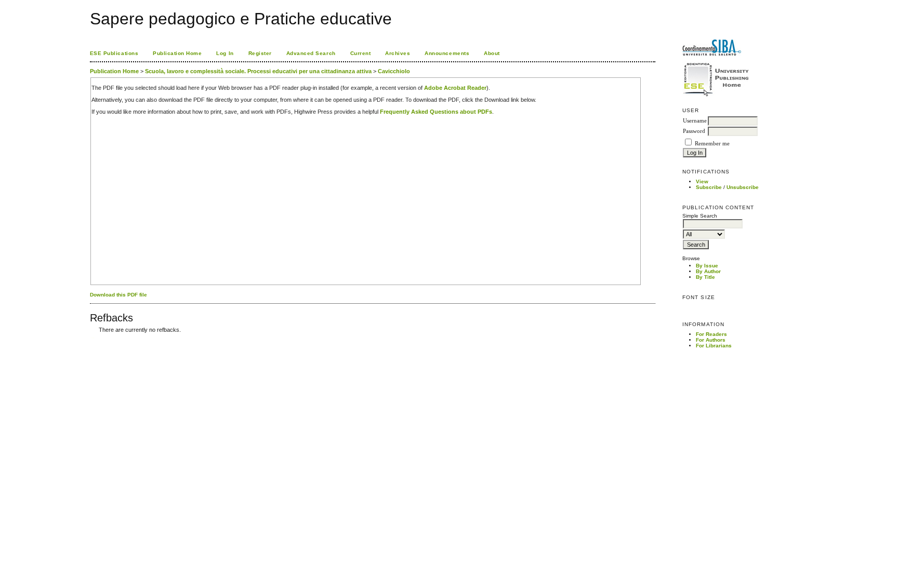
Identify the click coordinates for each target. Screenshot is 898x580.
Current (360, 53)
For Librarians (714, 345)
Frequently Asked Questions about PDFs (436, 112)
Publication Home (177, 53)
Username (695, 121)
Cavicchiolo (394, 71)
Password (694, 131)
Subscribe (709, 187)
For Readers (711, 334)
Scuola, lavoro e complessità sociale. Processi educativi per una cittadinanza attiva (258, 71)
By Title (705, 277)
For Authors (710, 340)
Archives (397, 53)
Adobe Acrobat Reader (455, 88)
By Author (708, 271)
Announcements (447, 53)
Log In (224, 53)
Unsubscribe (743, 187)
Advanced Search (311, 53)
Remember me (712, 143)
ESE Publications (114, 53)
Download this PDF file (118, 295)
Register (260, 53)
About (492, 53)
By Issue (707, 265)
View (702, 181)
